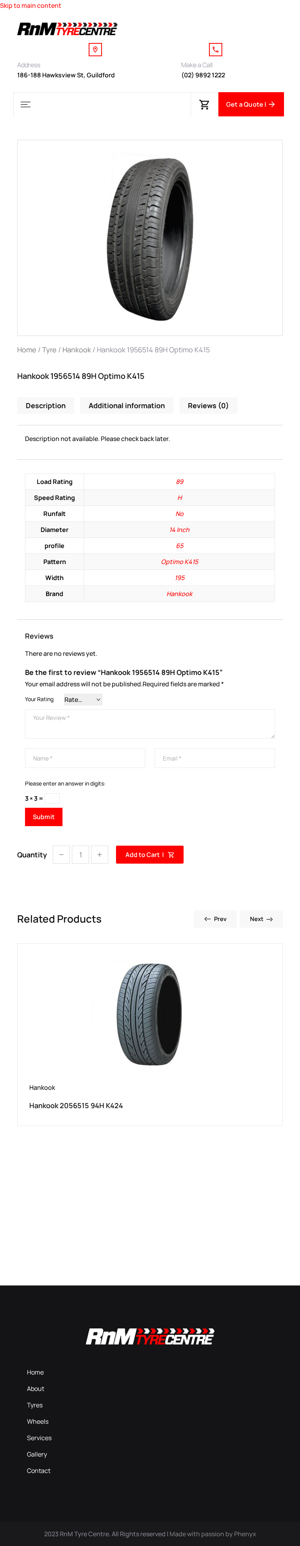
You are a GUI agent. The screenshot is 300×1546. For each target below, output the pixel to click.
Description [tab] (46, 405)
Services (39, 1438)
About (35, 1388)
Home (26, 349)
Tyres (35, 1405)
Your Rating (39, 699)
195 (179, 577)
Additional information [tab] (127, 405)
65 (179, 545)
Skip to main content (30, 5)
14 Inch (179, 529)
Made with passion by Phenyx (213, 1534)
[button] (25, 104)
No (179, 513)
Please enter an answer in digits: (65, 783)
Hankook (76, 349)
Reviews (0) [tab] (208, 405)
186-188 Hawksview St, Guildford (66, 75)
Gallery (37, 1454)
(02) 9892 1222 (203, 75)
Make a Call (196, 65)
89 (179, 481)
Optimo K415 (179, 561)
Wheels (37, 1421)
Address (28, 65)
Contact (38, 1470)
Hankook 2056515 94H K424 (76, 1105)
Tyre (49, 349)
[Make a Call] (215, 49)
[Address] (95, 49)
